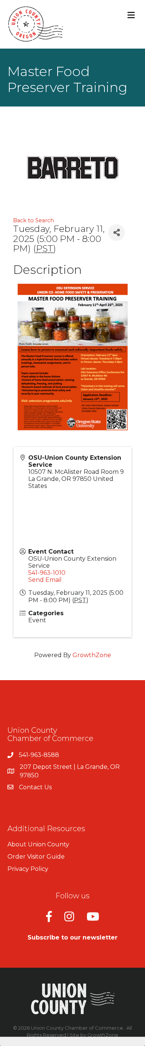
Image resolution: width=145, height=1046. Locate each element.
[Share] (116, 232)
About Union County (38, 844)
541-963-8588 (39, 754)
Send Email (45, 579)
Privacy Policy (27, 868)
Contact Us (35, 787)
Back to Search (33, 220)
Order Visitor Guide (36, 856)
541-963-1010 (46, 572)
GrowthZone (91, 655)
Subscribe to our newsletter (72, 937)
